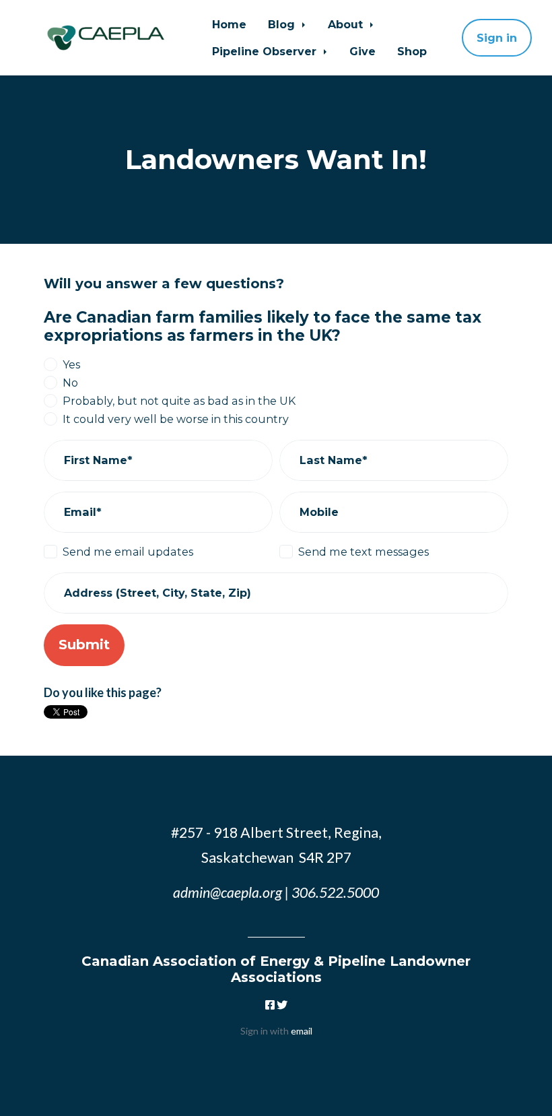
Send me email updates (128, 551)
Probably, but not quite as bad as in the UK (179, 400)
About (347, 24)
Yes (71, 364)
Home (229, 24)
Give (362, 51)
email (301, 1031)
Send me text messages (363, 551)
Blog (283, 24)
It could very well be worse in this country (176, 419)
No (70, 382)
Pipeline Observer (266, 51)
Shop (412, 51)
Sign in (497, 37)
